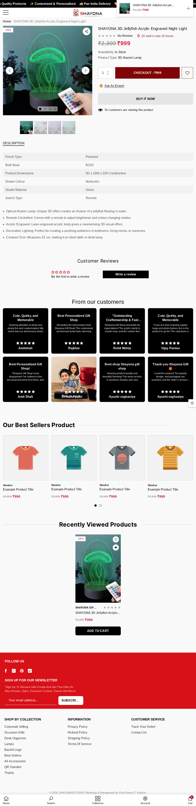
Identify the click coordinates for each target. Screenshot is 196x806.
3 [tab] (50, 109)
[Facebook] (7, 671)
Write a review (125, 274)
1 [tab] (40, 109)
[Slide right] (85, 70)
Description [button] (13, 143)
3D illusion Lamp (129, 57)
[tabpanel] (47, 70)
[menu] (6, 12)
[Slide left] (9, 70)
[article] (25, 331)
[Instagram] (15, 671)
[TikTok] (31, 671)
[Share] (86, 31)
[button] (26, 127)
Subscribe (70, 700)
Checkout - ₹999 (147, 72)
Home (7, 21)
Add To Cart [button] (98, 630)
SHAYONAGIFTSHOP (71, 792)
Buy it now (145, 98)
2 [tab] (45, 109)
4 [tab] (55, 109)
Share (86, 31)
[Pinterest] (23, 671)
